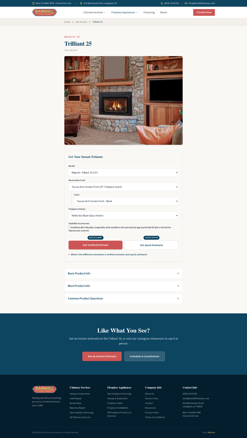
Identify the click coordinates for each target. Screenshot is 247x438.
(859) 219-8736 (171, 3)
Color (76, 194)
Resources (150, 408)
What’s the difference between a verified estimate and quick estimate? (109, 254)
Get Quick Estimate (151, 245)
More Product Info (79, 286)
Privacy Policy (152, 412)
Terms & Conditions (155, 417)
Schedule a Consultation (144, 356)
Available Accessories (79, 223)
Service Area (151, 398)
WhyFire (211, 432)
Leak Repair (75, 398)
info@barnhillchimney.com (201, 3)
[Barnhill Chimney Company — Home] (44, 12)
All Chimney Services (80, 417)
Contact (149, 403)
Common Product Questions (85, 299)
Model (72, 166)
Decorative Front (77, 180)
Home (67, 22)
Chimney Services (93, 12)
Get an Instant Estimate (102, 356)
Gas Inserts (81, 22)
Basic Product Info (79, 274)
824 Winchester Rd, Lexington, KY (100, 3)
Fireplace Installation (117, 408)
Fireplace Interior (77, 209)
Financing (149, 12)
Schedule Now (204, 12)
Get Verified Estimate (95, 245)
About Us (149, 394)
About (163, 12)
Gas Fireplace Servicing (81, 412)
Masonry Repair (77, 408)
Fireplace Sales (115, 403)
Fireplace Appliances (123, 12)
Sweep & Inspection (80, 394)
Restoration (76, 403)
